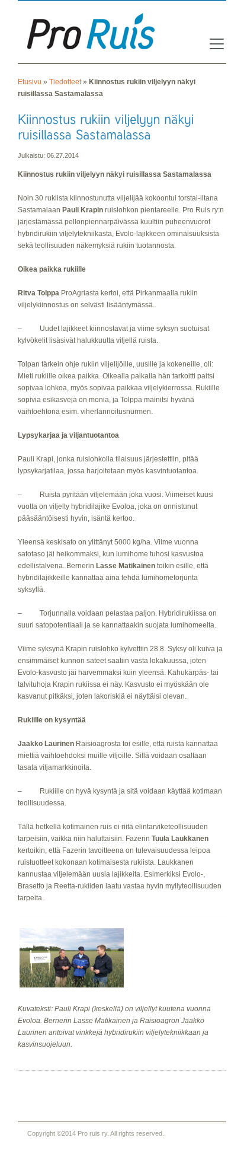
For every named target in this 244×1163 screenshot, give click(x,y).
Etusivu (29, 82)
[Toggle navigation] (213, 44)
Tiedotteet (65, 82)
